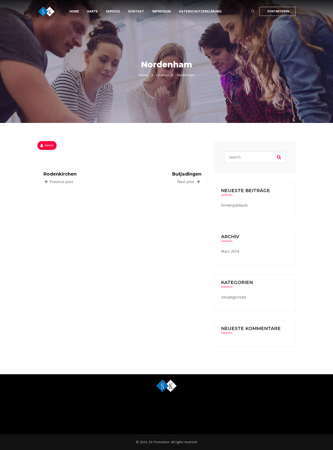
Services (113, 11)
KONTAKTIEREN (278, 11)
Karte (92, 11)
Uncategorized (233, 297)
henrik (49, 145)
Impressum (161, 11)
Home (74, 11)
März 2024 (230, 251)
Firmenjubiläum (234, 205)
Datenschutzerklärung (200, 11)
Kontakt (136, 11)
